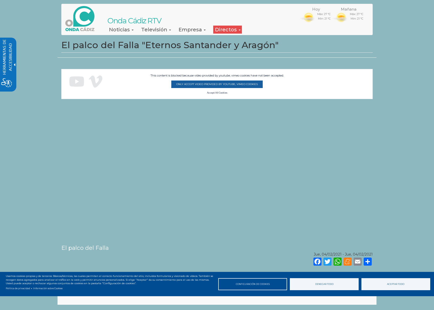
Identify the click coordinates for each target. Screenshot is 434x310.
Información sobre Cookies (48, 288)
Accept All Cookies (217, 93)
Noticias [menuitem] (120, 30)
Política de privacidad (18, 288)
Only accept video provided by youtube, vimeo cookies (217, 84)
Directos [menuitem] (226, 30)
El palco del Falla (85, 247)
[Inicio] (81, 18)
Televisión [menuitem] (155, 30)
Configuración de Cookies (253, 284)
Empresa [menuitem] (191, 30)
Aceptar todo (395, 284)
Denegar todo (324, 284)
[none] (368, 261)
